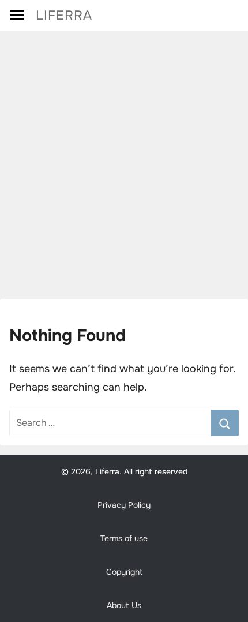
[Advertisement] (124, 161)
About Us (124, 605)
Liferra (64, 15)
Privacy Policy (124, 505)
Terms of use (124, 538)
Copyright (124, 572)
